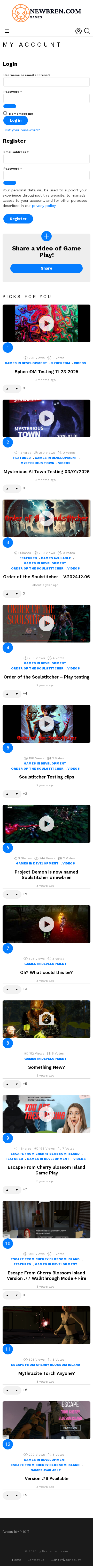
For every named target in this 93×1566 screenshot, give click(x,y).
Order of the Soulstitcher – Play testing (47, 677)
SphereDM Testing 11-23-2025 (46, 371)
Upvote (7, 389)
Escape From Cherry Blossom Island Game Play (46, 1170)
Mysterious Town (37, 463)
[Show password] (9, 106)
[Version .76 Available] (46, 1420)
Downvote (16, 389)
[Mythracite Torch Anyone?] (46, 1325)
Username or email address (26, 75)
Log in (15, 120)
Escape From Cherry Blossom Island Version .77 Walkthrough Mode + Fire (46, 1275)
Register (18, 219)
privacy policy (44, 206)
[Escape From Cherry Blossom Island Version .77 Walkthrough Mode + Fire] (46, 1220)
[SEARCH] (87, 31)
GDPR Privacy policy (65, 1560)
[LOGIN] (78, 31)
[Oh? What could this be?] (46, 924)
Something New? (46, 1067)
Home (16, 1560)
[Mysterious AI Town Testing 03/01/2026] (46, 418)
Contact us (35, 1560)
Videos (80, 363)
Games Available (56, 558)
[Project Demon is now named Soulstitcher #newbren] (46, 824)
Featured (22, 458)
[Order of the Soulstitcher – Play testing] (46, 624)
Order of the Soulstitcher (37, 568)
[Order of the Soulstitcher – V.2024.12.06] (46, 518)
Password (12, 91)
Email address (16, 152)
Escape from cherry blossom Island (45, 1154)
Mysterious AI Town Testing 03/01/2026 (47, 471)
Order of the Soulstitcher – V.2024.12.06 (46, 576)
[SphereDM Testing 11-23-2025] (46, 323)
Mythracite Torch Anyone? (46, 1373)
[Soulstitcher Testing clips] (46, 724)
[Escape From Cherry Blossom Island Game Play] (46, 1114)
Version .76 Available (46, 1478)
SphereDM (60, 363)
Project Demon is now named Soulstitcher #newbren (46, 874)
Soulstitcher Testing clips (46, 777)
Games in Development (26, 363)
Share (46, 268)
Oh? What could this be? (46, 972)
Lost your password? (21, 130)
